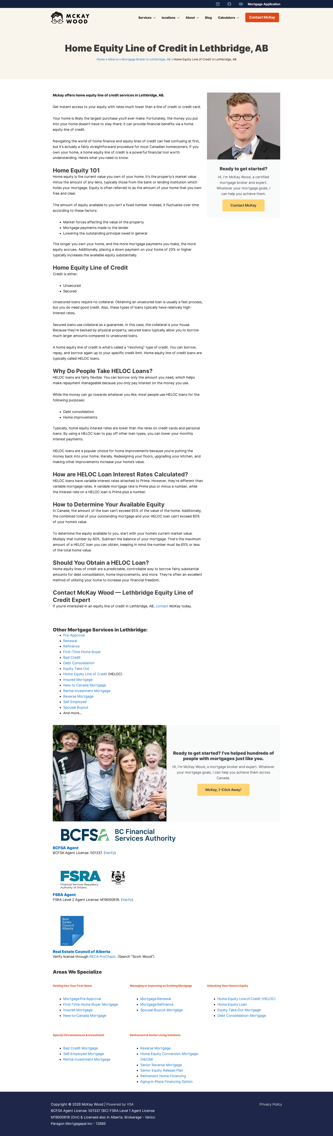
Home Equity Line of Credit (85, 674)
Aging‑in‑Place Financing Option (166, 1081)
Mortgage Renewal (155, 999)
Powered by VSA (120, 1104)
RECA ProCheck (102, 957)
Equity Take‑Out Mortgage (239, 1010)
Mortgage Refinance (156, 1004)
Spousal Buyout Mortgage (161, 1010)
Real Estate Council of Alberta (81, 951)
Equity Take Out (76, 669)
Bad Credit (72, 657)
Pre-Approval (74, 635)
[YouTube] (240, 4)
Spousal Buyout (75, 707)
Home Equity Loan (232, 1004)
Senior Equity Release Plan (161, 1070)
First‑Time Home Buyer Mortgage (90, 1004)
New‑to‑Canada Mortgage (84, 1016)
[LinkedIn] (217, 4)
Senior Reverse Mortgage (161, 1065)
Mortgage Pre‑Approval (82, 999)
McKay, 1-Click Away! (223, 790)
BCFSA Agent (65, 848)
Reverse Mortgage (78, 696)
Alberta (113, 59)
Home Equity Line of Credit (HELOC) (246, 999)
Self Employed (75, 702)
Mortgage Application (264, 4)
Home (101, 59)
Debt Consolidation (79, 663)
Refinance (71, 646)
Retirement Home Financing (163, 1076)
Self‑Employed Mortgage (83, 1054)
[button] (262, 17)
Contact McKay (243, 205)
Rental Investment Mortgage (86, 691)
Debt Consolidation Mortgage (241, 1016)
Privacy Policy (271, 1104)
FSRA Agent (64, 894)
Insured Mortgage (77, 680)
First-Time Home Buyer (82, 652)
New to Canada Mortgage (84, 685)
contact (162, 606)
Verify (109, 853)
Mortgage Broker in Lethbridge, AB (146, 59)
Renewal (70, 641)
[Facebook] (229, 4)
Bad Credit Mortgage (80, 1048)
